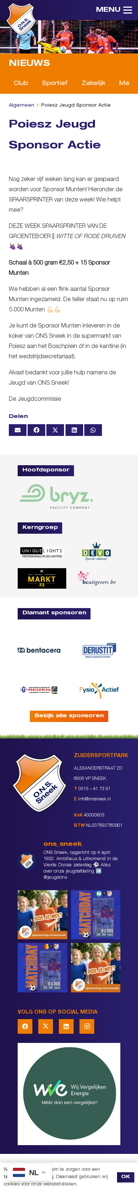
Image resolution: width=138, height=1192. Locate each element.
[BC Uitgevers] (96, 578)
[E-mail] (17, 430)
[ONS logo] (21, 19)
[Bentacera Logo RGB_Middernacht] (39, 650)
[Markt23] (42, 578)
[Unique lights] (42, 551)
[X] (45, 1026)
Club (21, 84)
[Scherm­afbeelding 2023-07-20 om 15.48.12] (99, 650)
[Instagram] (86, 1026)
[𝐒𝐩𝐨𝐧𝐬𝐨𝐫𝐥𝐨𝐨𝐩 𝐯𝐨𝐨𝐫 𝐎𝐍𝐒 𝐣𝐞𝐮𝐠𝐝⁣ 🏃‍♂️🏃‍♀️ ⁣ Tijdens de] (42, 915)
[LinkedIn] (66, 1026)
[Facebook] (25, 1026)
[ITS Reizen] (39, 690)
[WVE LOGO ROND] (69, 1094)
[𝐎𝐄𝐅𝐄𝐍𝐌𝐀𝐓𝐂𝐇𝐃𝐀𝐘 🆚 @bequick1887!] (42, 967)
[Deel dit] (36, 430)
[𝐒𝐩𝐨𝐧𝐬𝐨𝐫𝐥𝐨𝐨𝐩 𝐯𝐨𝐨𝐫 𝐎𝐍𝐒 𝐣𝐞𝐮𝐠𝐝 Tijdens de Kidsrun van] (96, 967)
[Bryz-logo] (56, 496)
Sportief (54, 84)
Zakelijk (93, 84)
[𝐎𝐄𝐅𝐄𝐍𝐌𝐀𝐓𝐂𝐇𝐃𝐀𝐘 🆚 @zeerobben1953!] (96, 915)
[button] (114, 10)
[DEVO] (96, 551)
